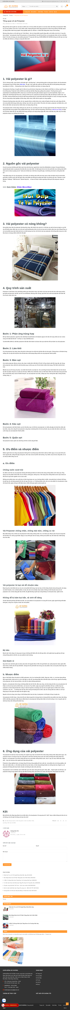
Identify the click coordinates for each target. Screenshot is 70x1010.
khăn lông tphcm (20, 820)
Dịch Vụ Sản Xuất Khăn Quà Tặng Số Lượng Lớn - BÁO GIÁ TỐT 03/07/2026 (21, 888)
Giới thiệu (40, 11)
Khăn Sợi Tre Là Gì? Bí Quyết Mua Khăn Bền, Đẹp (21, 907)
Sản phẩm (33, 11)
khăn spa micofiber (11, 822)
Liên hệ (51, 11)
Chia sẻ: (54, 820)
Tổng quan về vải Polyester (14, 21)
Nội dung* (5, 851)
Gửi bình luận (7, 864)
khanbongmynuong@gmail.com (51, 1)
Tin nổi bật (7, 904)
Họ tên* (4, 845)
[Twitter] (61, 1)
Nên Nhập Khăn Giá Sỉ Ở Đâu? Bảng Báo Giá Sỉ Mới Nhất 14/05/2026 (19, 877)
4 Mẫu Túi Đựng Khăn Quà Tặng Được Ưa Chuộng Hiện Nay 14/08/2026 (20, 880)
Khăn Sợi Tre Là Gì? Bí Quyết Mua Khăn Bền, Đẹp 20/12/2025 (18, 875)
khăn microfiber (27, 820)
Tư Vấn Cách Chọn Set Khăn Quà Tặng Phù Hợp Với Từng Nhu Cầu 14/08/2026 (22, 882)
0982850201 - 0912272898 (10, 985)
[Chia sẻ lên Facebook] (58, 821)
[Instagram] (66, 1)
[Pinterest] (64, 1)
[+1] (66, 821)
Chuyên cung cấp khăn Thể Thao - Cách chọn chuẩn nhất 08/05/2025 (19, 885)
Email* (37, 845)
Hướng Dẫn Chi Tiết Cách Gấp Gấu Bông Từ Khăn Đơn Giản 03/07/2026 (20, 890)
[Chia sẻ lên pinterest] (63, 821)
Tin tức (46, 11)
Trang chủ (27, 11)
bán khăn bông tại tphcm (10, 820)
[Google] (63, 1)
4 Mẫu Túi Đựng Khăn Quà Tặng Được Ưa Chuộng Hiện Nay (24, 923)
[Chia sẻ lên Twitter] (61, 821)
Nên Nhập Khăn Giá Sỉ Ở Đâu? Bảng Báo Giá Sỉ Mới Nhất (23, 915)
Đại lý (55, 11)
